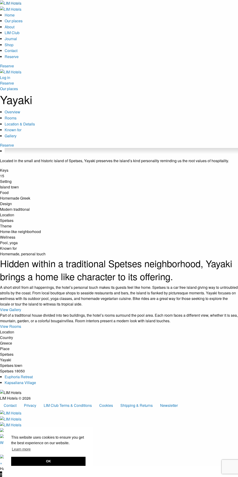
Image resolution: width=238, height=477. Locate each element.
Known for (13, 129)
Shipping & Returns (136, 405)
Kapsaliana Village (20, 382)
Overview (12, 112)
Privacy (30, 405)
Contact (10, 405)
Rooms (11, 118)
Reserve (7, 66)
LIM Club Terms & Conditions (68, 405)
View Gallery (10, 309)
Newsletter (169, 405)
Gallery (11, 135)
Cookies (106, 405)
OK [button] (48, 461)
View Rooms (10, 326)
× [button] (1, 463)
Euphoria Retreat (19, 376)
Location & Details (20, 124)
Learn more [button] (21, 449)
